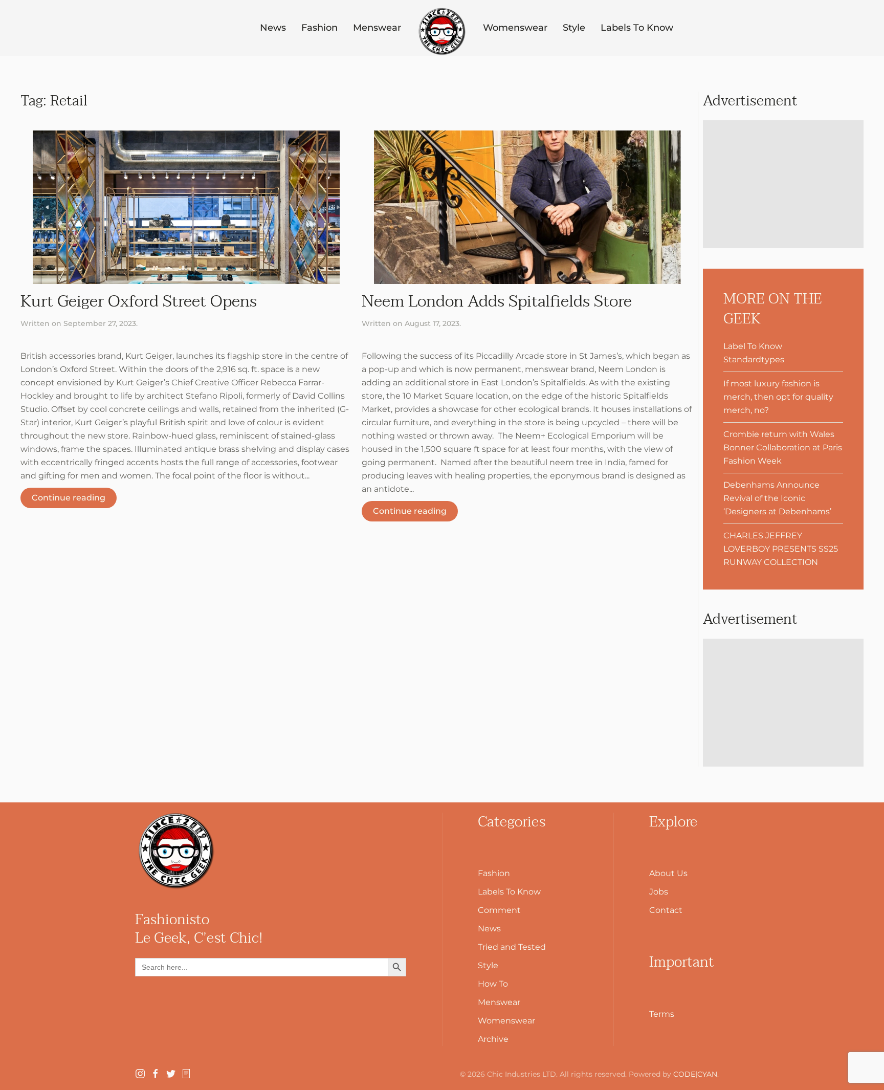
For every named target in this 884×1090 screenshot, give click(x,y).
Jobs (658, 892)
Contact (665, 910)
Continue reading (68, 498)
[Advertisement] (783, 184)
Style (574, 27)
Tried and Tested (512, 947)
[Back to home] (442, 32)
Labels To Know (637, 27)
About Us (668, 873)
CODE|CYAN (695, 1074)
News (273, 27)
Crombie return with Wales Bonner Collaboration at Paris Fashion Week (782, 447)
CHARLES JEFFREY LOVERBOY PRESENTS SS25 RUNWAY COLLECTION (780, 549)
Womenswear (515, 27)
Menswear (377, 27)
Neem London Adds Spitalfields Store (497, 301)
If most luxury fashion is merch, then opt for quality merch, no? (778, 397)
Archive (493, 1039)
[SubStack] (186, 1073)
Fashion (319, 27)
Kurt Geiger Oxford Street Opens (138, 301)
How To (493, 984)
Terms (661, 1014)
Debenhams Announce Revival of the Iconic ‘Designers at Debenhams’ (777, 498)
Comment (499, 910)
